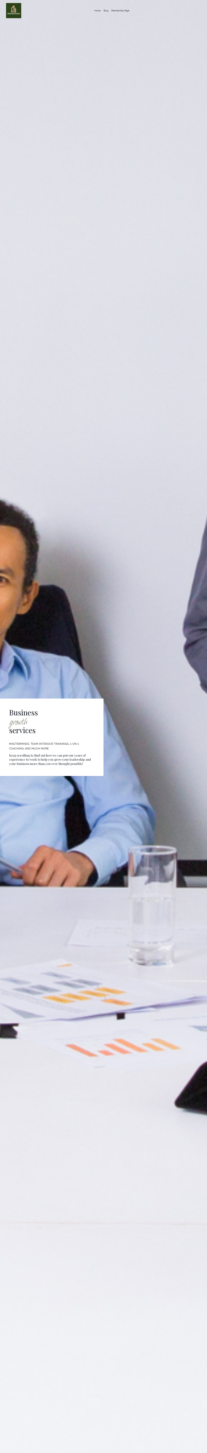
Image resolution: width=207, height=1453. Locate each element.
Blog (106, 10)
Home (98, 10)
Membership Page (120, 10)
